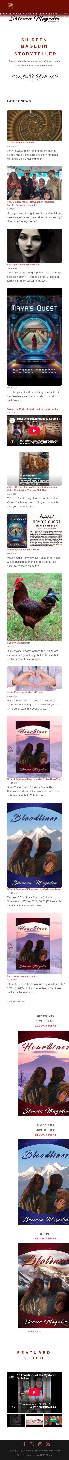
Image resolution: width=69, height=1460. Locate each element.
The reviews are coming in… (23, 976)
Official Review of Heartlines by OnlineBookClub (34, 779)
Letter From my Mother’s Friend (25, 692)
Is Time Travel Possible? (20, 142)
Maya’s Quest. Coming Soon (23, 549)
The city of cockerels (18, 642)
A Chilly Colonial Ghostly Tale (23, 264)
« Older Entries (16, 1001)
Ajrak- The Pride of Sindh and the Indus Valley (32, 409)
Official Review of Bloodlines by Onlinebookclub (34, 889)
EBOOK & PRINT (45, 1025)
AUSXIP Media (44, 1455)
